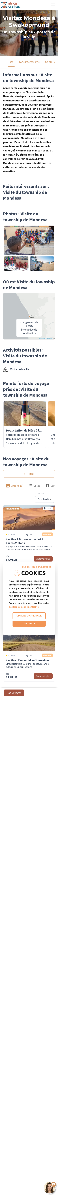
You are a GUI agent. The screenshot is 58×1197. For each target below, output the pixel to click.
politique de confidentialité (24, 606)
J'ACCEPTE (29, 623)
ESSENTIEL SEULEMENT (36, 566)
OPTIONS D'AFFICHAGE (29, 615)
